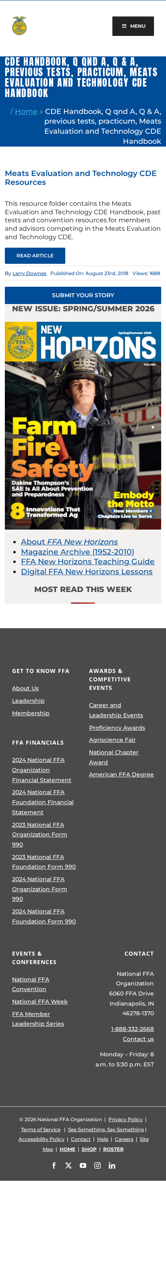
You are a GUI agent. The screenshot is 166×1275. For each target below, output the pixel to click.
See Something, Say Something (106, 1129)
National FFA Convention (30, 984)
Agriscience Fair (112, 739)
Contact (81, 1139)
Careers (124, 1139)
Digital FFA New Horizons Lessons (87, 571)
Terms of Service (40, 1129)
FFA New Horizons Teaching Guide (88, 561)
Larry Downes (29, 273)
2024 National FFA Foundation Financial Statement (43, 802)
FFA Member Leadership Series (38, 1019)
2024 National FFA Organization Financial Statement (41, 769)
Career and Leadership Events (116, 710)
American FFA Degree (121, 774)
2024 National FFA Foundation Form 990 (44, 916)
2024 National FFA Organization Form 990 (39, 889)
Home (26, 111)
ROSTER (113, 1149)
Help (102, 1139)
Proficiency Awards (117, 727)
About (69, 541)
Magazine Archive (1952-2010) (77, 552)
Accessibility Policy (41, 1139)
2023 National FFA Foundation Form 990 (44, 862)
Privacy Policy (125, 1119)
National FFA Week (40, 1001)
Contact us (138, 1039)
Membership (31, 713)
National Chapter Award (114, 757)
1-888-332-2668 (132, 1029)
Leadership (28, 700)
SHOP (89, 1149)
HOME (67, 1149)
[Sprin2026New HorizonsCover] (83, 325)
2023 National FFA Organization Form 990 (39, 834)
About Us (25, 688)
